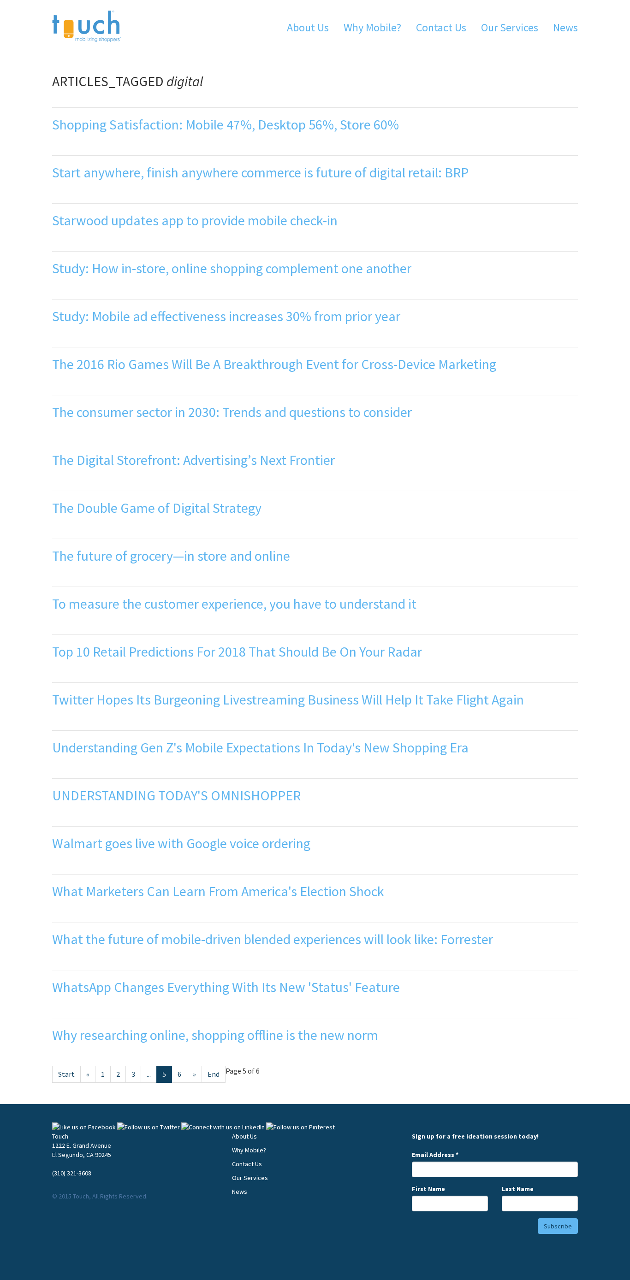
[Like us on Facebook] (84, 1127)
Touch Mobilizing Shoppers (86, 26)
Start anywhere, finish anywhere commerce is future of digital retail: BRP (260, 172)
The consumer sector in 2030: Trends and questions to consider (232, 412)
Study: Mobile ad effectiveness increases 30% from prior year (226, 316)
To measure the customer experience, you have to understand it (234, 603)
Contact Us (441, 27)
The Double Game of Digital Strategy (157, 508)
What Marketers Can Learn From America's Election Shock (218, 891)
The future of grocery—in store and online (171, 555)
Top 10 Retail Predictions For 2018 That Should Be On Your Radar (237, 651)
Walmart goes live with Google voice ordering (181, 843)
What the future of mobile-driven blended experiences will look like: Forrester (272, 939)
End (214, 1074)
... (149, 1074)
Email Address (435, 1155)
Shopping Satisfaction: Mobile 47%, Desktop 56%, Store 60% (225, 124)
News (565, 27)
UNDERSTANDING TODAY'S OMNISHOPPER (176, 795)
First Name (428, 1189)
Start (66, 1074)
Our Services (509, 27)
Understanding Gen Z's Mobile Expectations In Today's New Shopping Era (260, 747)
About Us (308, 27)
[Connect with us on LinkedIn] (223, 1127)
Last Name (518, 1189)
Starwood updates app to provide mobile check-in (195, 220)
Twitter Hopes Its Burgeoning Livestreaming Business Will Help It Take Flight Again (288, 699)
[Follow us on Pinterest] (300, 1127)
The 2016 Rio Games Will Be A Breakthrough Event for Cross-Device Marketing (274, 364)
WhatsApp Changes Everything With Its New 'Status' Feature (226, 987)
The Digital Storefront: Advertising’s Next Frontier (193, 460)
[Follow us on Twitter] (148, 1127)
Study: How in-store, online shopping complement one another (231, 268)
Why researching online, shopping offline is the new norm (215, 1035)
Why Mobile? (372, 27)
